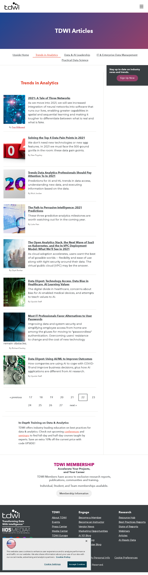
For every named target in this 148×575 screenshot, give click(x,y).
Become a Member (90, 517)
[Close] (86, 541)
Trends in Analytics (47, 55)
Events (56, 522)
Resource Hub (127, 517)
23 (93, 397)
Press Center (59, 526)
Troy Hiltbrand (18, 127)
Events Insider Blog (90, 544)
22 (83, 397)
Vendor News (86, 526)
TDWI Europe (60, 535)
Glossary (84, 549)
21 (72, 397)
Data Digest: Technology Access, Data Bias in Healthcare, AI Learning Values (58, 282)
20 (61, 397)
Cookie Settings (52, 564)
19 (51, 397)
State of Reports (128, 526)
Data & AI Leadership (77, 55)
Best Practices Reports (132, 522)
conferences (71, 431)
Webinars (124, 531)
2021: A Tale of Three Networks (49, 98)
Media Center (60, 531)
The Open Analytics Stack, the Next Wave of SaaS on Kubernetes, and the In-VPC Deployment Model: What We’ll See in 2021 (61, 246)
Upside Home (21, 55)
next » (73, 405)
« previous (16, 397)
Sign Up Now (127, 78)
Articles (123, 535)
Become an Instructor (91, 522)
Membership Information (74, 493)
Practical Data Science (75, 60)
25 (40, 405)
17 (30, 397)
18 (41, 397)
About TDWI (59, 517)
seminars (23, 435)
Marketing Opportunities (93, 531)
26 (50, 405)
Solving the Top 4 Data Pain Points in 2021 (56, 137)
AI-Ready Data (127, 540)
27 (61, 405)
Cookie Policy (63, 557)
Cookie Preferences (126, 557)
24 (29, 405)
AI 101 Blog (85, 535)
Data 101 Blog (86, 540)
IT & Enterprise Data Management (117, 55)
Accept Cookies (77, 564)
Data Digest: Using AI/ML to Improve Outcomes (60, 359)
